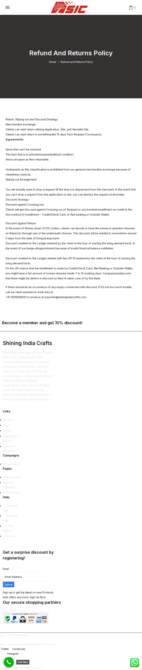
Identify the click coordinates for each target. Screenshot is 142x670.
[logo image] (69, 7)
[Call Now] (9, 662)
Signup (8, 584)
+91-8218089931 (16, 297)
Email (6, 568)
